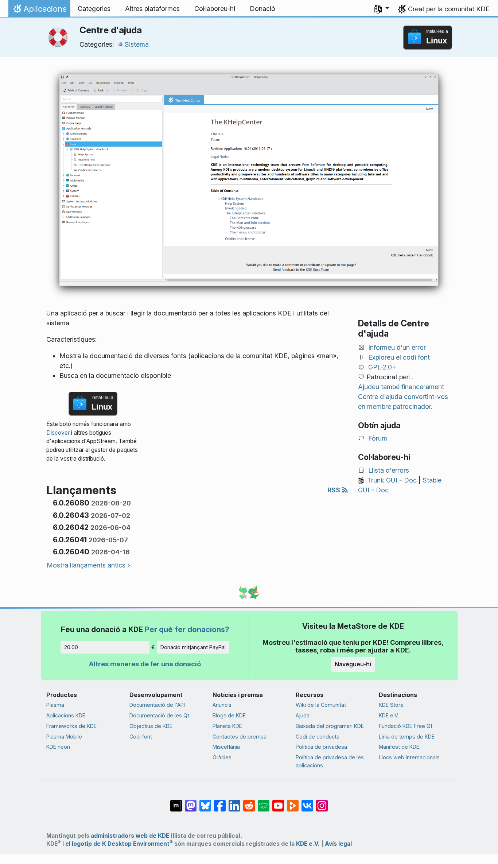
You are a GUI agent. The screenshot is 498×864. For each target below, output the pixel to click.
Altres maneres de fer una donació (145, 664)
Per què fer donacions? (187, 629)
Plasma (55, 705)
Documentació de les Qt (159, 715)
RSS (334, 490)
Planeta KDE (227, 726)
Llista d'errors (388, 470)
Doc (410, 480)
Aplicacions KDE (65, 715)
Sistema (137, 44)
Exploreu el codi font (399, 357)
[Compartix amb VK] (307, 801)
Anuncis (222, 705)
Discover (58, 432)
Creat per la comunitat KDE (449, 9)
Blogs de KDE (229, 715)
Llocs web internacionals (409, 757)
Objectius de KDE (150, 726)
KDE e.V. (389, 715)
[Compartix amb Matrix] (176, 801)
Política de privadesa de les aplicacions (330, 761)
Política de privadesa (321, 747)
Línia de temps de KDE (407, 736)
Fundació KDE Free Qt (405, 726)
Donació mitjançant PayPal (193, 647)
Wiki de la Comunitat (321, 705)
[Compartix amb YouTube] (278, 801)
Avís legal (338, 843)
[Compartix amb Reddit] (249, 801)
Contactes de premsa (239, 736)
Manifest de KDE (399, 747)
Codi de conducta (317, 736)
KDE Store (391, 705)
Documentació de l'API (157, 705)
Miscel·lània (226, 747)
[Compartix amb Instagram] (322, 801)
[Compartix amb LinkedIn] (234, 801)
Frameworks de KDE (71, 726)
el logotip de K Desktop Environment (119, 843)
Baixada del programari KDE (330, 726)
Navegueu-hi (353, 664)
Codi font (140, 736)
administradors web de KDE (130, 835)
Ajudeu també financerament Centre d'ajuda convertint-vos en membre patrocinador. (403, 396)
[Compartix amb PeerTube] (293, 801)
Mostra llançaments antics (86, 565)
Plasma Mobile (64, 736)
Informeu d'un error (397, 347)
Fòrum (377, 438)
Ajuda (303, 715)
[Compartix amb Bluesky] (205, 801)
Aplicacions (39, 11)
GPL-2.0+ (382, 367)
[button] (381, 9)
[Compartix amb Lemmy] (263, 801)
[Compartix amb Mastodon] (191, 801)
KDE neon (58, 747)
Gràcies (222, 757)
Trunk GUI (382, 480)
